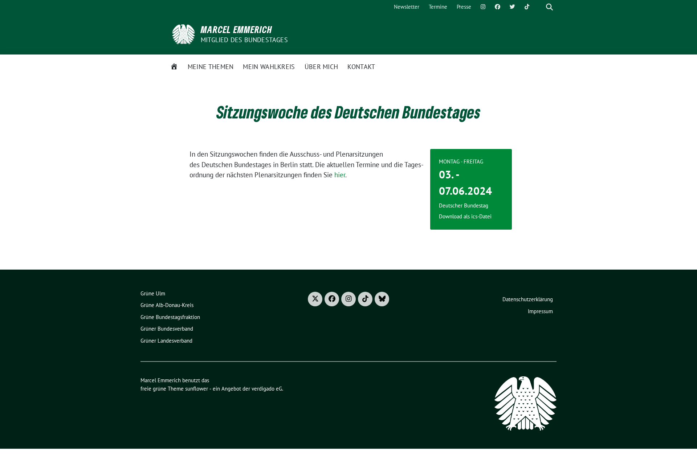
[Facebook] (497, 7)
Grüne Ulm (152, 293)
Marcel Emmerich (236, 29)
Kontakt (361, 66)
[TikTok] (527, 7)
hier (339, 174)
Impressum (540, 311)
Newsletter (406, 6)
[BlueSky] (382, 299)
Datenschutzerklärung (527, 299)
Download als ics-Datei (465, 216)
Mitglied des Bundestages (244, 40)
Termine (438, 6)
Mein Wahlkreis (269, 66)
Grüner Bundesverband (166, 328)
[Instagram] (483, 7)
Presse (464, 6)
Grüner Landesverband (166, 340)
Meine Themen (211, 66)
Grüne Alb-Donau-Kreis (166, 305)
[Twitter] (512, 7)
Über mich (321, 66)
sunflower (196, 388)
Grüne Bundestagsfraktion (170, 317)
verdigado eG (267, 388)
